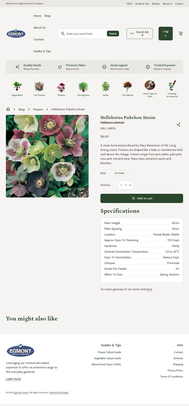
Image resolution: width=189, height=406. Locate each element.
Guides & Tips (142, 3)
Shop (47, 16)
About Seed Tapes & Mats (106, 364)
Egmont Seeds (21, 392)
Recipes (156, 3)
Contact (179, 3)
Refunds (178, 358)
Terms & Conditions (171, 376)
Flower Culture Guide (109, 352)
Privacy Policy (175, 370)
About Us (167, 3)
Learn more (13, 379)
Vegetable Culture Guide (107, 358)
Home (37, 16)
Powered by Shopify (58, 392)
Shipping (178, 364)
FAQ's (129, 3)
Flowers (38, 109)
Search (113, 33)
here (149, 289)
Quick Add (142, 33)
